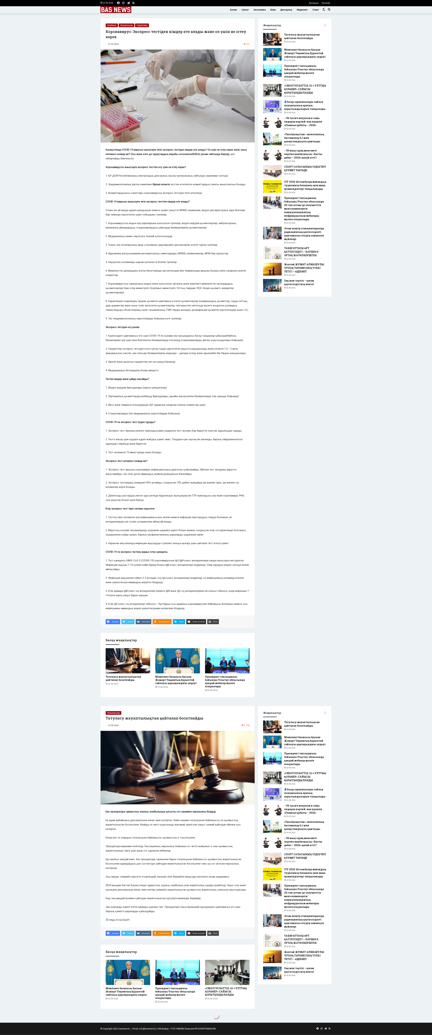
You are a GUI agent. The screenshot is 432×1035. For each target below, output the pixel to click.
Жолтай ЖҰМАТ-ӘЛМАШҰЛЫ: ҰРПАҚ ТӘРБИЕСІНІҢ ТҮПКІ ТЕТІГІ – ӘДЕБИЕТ (304, 268)
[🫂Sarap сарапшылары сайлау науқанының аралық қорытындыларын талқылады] (272, 106)
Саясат (245, 9)
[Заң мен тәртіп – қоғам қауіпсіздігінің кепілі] (272, 285)
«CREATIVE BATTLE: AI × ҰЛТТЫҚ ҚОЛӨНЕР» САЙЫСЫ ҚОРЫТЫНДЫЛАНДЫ (305, 89)
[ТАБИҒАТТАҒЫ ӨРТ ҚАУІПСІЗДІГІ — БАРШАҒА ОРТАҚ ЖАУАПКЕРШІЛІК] (272, 253)
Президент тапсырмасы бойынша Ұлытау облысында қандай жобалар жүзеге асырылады (225, 681)
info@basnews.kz (148, 1028)
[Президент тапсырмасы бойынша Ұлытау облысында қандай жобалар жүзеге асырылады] (227, 660)
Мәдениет (302, 9)
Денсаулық (286, 9)
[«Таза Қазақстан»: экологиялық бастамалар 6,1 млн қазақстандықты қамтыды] (272, 139)
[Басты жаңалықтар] (115, 9)
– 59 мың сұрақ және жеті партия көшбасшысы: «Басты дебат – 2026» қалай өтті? (303, 154)
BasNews (111, 25)
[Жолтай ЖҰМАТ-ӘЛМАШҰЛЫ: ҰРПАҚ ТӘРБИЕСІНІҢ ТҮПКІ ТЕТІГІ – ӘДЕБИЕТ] (272, 269)
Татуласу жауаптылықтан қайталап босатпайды (123, 678)
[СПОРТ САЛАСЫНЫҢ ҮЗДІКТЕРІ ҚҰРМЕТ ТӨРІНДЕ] (272, 171)
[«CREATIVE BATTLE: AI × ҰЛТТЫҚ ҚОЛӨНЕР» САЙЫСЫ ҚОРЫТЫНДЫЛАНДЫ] (272, 90)
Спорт (316, 9)
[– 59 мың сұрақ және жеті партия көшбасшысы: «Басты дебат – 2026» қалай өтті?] (272, 155)
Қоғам (233, 9)
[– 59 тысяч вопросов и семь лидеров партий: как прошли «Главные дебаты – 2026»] (272, 122)
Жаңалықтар (126, 25)
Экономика (260, 9)
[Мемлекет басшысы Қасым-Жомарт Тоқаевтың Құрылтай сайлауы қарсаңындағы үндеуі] (177, 660)
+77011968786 (177, 1028)
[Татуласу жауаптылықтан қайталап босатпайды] (128, 660)
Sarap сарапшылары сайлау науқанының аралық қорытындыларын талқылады (305, 105)
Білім (273, 9)
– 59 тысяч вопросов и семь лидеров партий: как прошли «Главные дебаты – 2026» (303, 121)
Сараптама (142, 25)
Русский (326, 3)
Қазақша (313, 3)
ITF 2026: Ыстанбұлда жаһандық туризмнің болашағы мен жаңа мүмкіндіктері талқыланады (305, 185)
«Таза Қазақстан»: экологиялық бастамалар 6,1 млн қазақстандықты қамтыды (304, 138)
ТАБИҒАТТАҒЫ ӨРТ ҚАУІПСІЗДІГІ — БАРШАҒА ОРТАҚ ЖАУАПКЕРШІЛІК (301, 252)
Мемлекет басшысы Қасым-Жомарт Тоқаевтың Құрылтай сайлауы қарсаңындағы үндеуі (176, 680)
